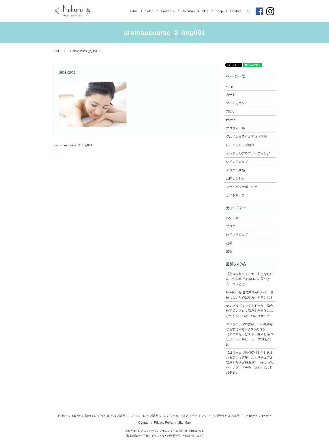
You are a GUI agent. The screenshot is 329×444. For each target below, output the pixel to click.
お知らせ (232, 218)
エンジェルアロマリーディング (248, 153)
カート (230, 94)
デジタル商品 (235, 170)
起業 (229, 243)
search (248, 11)
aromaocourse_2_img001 (74, 145)
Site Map (184, 422)
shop (219, 11)
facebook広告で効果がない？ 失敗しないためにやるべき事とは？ (249, 294)
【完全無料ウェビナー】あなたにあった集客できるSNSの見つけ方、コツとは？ (249, 279)
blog (205, 11)
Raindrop (188, 11)
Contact (235, 11)
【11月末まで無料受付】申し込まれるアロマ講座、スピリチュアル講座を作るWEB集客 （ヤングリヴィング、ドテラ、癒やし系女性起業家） (250, 363)
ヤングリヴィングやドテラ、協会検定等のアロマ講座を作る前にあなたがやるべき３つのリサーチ (249, 311)
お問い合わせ (235, 178)
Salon (149, 11)
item (265, 416)
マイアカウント (237, 103)
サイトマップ (235, 195)
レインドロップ (237, 161)
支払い (230, 111)
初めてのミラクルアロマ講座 (246, 136)
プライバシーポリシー (241, 186)
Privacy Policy (163, 422)
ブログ (230, 226)
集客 (229, 251)
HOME (133, 11)
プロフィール (235, 128)
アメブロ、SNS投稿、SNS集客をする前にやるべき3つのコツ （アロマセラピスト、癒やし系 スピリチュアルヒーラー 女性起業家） (250, 334)
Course (166, 11)
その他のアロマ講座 (226, 416)
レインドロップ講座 (240, 145)
